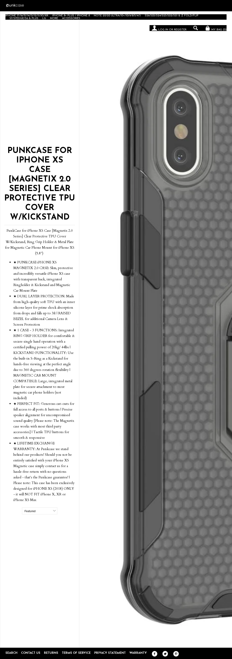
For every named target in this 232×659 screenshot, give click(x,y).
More (54, 18)
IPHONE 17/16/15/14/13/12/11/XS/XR (26, 15)
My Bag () (218, 29)
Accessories (71, 18)
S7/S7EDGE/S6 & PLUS (24, 18)
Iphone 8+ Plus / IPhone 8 (71, 15)
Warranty (138, 653)
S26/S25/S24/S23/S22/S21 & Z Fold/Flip (171, 15)
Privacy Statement (110, 653)
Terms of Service (76, 653)
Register (180, 29)
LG (44, 18)
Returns (51, 653)
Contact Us (30, 653)
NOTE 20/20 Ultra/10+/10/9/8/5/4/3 (117, 15)
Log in (163, 29)
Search (11, 653)
